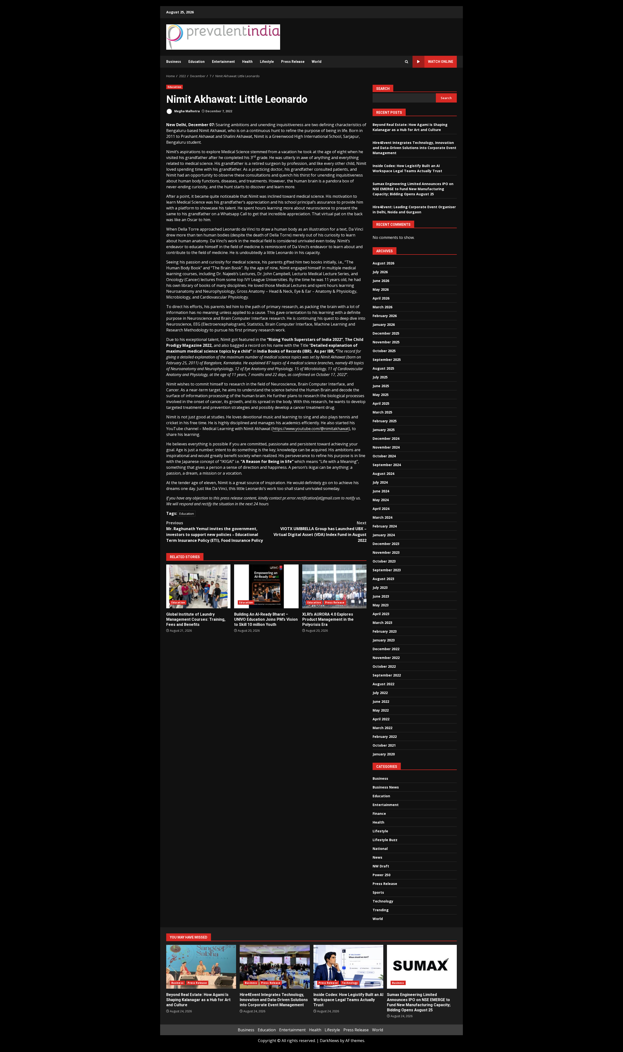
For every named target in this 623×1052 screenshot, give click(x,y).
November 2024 (386, 447)
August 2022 (383, 684)
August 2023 (383, 578)
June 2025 (381, 386)
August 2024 (383, 473)
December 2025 (386, 333)
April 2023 (381, 613)
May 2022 (381, 710)
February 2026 (385, 315)
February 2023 (385, 631)
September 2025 (387, 359)
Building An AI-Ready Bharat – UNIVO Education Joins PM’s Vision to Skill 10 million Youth (266, 586)
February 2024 (385, 526)
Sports (378, 892)
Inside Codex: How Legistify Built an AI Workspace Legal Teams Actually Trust (348, 967)
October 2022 (384, 666)
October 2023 (384, 561)
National (380, 848)
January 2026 (384, 324)
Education (196, 62)
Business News (386, 787)
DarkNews (329, 1040)
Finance (379, 813)
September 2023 (387, 570)
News (377, 857)
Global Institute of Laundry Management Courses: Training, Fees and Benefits (198, 586)
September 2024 (387, 464)
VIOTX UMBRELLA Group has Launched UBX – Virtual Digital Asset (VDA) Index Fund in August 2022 (320, 531)
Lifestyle (267, 62)
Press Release (292, 62)
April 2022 (381, 719)
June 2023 (381, 596)
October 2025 (384, 350)
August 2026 (383, 263)
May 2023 (381, 605)
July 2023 (380, 587)
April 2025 (381, 403)
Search (383, 89)
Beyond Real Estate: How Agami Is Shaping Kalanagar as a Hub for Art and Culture (201, 967)
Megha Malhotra (187, 111)
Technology (383, 901)
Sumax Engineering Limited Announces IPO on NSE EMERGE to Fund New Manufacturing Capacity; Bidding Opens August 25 (413, 188)
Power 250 (381, 875)
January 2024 (384, 535)
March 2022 (382, 727)
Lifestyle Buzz (385, 839)
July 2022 (380, 692)
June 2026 (381, 280)
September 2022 (387, 675)
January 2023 (384, 640)
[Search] (406, 61)
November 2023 (386, 552)
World (316, 62)
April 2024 (381, 508)
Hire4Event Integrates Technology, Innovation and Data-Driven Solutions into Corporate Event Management (414, 147)
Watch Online (440, 62)
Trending (381, 910)
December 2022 (386, 649)
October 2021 (384, 745)
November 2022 (386, 657)
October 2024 (384, 456)
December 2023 (386, 543)
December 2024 (386, 438)
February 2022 (385, 736)
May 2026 (381, 289)
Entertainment (223, 62)
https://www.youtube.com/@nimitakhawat (311, 428)
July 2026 (380, 272)
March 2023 (382, 622)
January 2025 (384, 429)
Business (173, 62)
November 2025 (386, 342)
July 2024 (380, 482)
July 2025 (380, 377)
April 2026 (381, 298)
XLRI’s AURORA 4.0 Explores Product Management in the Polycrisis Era (334, 586)
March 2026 (382, 307)
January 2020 (384, 754)
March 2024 (382, 517)
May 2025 (381, 394)
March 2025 (382, 412)
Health (247, 62)
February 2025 (385, 421)
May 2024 (381, 500)
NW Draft (381, 866)
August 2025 (383, 368)
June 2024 (381, 491)
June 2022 (381, 701)
